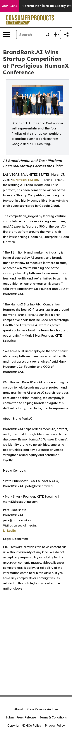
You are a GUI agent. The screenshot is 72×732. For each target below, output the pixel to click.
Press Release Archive (42, 709)
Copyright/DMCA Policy (24, 725)
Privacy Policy (55, 725)
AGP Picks (9, 6)
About (18, 709)
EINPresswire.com (25, 180)
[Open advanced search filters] (56, 34)
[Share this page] (66, 34)
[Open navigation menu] (6, 34)
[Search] (47, 34)
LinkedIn (9, 530)
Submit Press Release (21, 717)
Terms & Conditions (53, 717)
